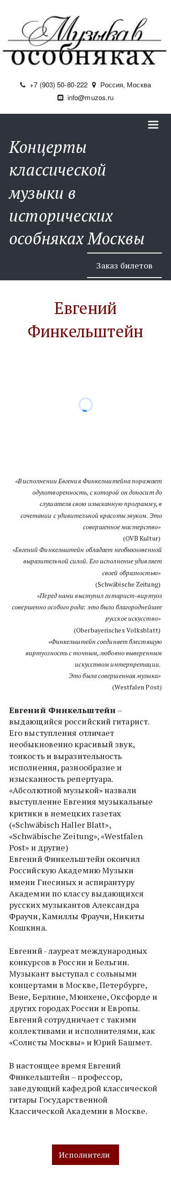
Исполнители (85, 1154)
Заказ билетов (124, 265)
